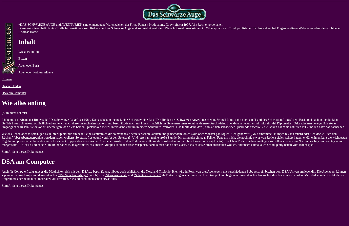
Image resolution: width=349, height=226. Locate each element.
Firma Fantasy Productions (147, 24)
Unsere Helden (11, 86)
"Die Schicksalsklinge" (73, 175)
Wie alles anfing (28, 51)
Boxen (22, 58)
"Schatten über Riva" (147, 175)
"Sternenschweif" (116, 175)
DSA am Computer (14, 93)
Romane (7, 79)
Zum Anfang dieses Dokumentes (22, 151)
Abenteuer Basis (28, 65)
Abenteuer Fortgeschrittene (35, 72)
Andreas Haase (28, 32)
